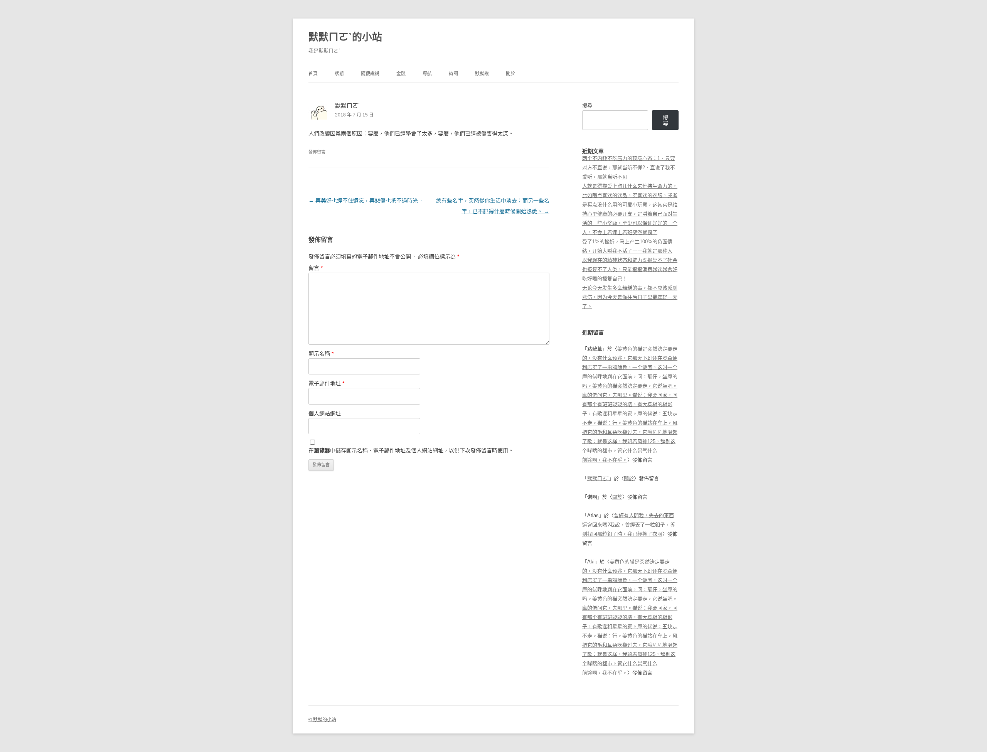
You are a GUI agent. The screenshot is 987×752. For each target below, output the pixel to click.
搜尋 (587, 105)
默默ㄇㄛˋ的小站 (345, 37)
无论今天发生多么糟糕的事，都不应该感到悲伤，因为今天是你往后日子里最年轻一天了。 (629, 297)
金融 (401, 73)
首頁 (313, 73)
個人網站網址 (324, 413)
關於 (510, 73)
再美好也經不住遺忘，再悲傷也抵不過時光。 (365, 200)
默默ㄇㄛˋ (598, 478)
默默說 (482, 73)
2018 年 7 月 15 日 (354, 115)
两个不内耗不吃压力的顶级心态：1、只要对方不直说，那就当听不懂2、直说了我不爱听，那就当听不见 (628, 167)
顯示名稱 (320, 354)
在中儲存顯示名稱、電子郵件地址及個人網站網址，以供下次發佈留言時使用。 (411, 450)
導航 (427, 73)
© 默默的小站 (322, 719)
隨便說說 (370, 73)
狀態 (339, 73)
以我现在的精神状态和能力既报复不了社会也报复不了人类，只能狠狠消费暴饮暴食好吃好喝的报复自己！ (629, 269)
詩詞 (453, 73)
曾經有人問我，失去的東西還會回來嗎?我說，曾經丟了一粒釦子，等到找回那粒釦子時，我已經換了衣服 (628, 525)
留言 (315, 268)
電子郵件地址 (326, 383)
